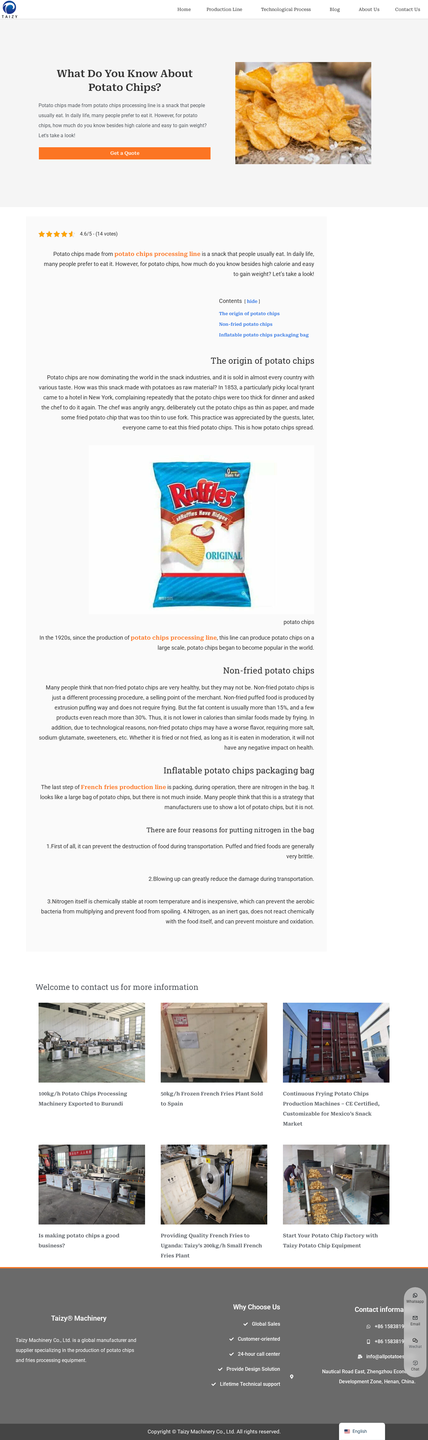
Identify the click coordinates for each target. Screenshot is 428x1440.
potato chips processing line (157, 254)
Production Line (224, 9)
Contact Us (407, 9)
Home (184, 9)
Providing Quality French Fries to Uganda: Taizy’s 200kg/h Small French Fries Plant (211, 1246)
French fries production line (123, 787)
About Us (369, 9)
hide (252, 301)
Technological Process (286, 9)
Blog (335, 9)
